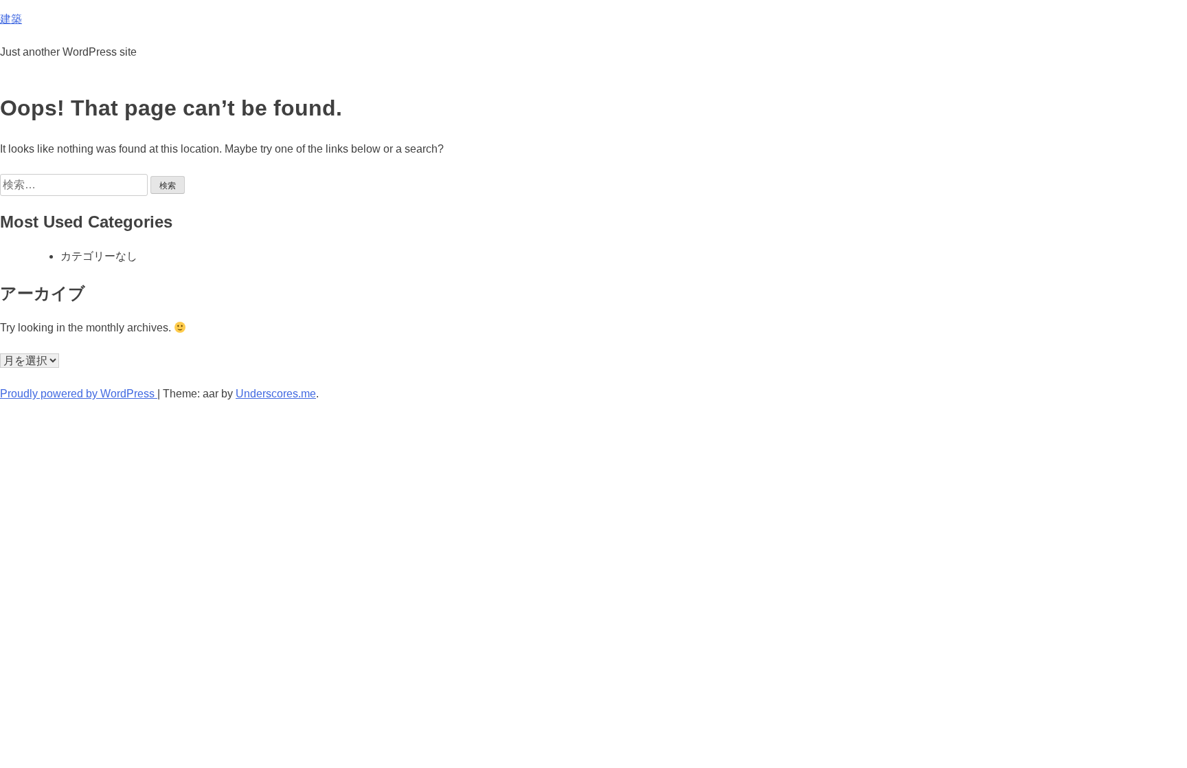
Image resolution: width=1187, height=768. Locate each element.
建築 (11, 19)
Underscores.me (276, 393)
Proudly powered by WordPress (78, 393)
